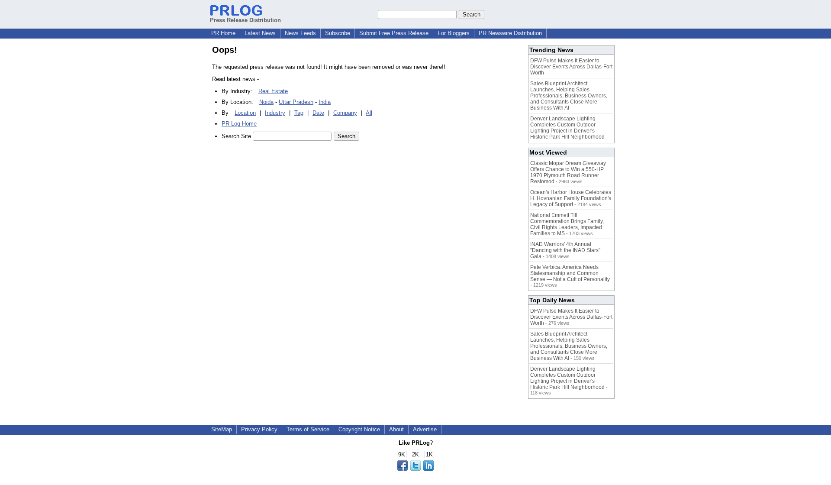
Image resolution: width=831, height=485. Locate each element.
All (369, 113)
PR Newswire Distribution (510, 33)
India (325, 102)
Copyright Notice (359, 429)
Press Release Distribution (245, 20)
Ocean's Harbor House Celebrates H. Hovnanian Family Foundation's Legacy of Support (570, 198)
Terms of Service (308, 429)
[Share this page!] (415, 469)
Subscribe (337, 33)
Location (245, 113)
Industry (275, 113)
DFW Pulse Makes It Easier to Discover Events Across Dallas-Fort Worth (571, 67)
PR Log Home (239, 123)
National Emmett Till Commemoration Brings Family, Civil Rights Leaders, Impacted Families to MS (567, 224)
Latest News (260, 33)
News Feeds (300, 33)
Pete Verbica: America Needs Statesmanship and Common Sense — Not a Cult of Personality (570, 273)
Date (318, 113)
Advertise (425, 429)
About (396, 429)
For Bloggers (454, 33)
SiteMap (221, 429)
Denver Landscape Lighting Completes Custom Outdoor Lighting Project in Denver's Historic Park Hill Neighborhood (567, 128)
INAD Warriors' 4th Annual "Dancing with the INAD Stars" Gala (565, 250)
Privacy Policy (259, 429)
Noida (266, 102)
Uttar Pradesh (296, 102)
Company (345, 113)
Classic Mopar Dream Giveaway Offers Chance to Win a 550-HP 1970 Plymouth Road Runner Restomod (568, 172)
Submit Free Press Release (393, 33)
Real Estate (273, 91)
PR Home (223, 33)
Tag (298, 113)
